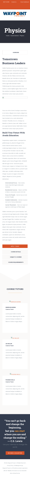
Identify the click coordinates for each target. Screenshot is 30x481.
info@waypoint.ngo (18, 465)
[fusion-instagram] (17, 327)
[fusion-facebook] (12, 327)
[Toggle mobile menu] (27, 18)
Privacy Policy (10, 465)
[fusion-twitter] (15, 327)
